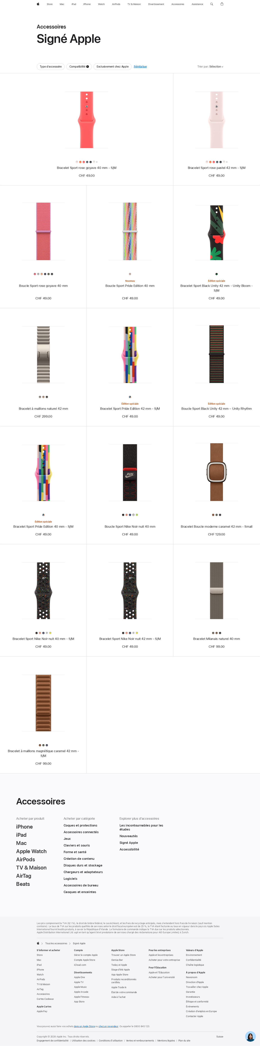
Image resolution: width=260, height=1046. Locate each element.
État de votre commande (124, 992)
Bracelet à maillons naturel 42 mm (43, 408)
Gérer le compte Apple (85, 955)
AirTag (40, 989)
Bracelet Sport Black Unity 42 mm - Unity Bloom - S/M (216, 288)
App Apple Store (119, 974)
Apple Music (80, 987)
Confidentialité (193, 960)
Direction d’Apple (195, 982)
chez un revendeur (108, 1026)
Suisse (219, 1036)
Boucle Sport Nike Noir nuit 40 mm (130, 526)
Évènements (192, 1006)
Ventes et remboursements (140, 1040)
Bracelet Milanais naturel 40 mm (216, 639)
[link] (250, 1036)
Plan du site (184, 1040)
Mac (39, 960)
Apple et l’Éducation (159, 972)
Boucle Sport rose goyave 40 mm (43, 286)
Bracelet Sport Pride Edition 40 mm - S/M (43, 526)
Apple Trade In (118, 987)
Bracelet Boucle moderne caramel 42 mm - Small (216, 526)
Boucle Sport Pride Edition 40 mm (130, 286)
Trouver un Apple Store (123, 955)
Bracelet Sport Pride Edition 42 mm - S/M (130, 408)
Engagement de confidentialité (53, 1040)
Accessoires (43, 994)
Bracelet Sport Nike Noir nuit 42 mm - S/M (130, 639)
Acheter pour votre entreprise (164, 960)
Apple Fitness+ (81, 997)
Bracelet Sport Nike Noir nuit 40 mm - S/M (43, 639)
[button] (212, 4)
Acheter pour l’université (162, 977)
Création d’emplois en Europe (201, 1011)
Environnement (194, 955)
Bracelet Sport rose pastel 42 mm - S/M (217, 168)
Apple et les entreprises (161, 955)
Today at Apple (119, 965)
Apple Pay (42, 1011)
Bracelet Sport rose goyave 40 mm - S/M (86, 168)
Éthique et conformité (197, 1001)
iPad (39, 965)
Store (39, 955)
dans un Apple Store (84, 1026)
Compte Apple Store (84, 960)
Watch (40, 974)
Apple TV (79, 982)
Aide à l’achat (118, 997)
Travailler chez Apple (197, 987)
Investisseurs (193, 997)
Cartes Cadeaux (45, 999)
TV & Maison (43, 984)
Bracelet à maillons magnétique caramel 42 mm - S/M (43, 753)
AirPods (41, 979)
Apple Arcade (81, 992)
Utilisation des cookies (83, 1040)
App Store (79, 1001)
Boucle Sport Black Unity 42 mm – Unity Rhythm (216, 408)
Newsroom (191, 977)
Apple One (79, 977)
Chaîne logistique (195, 965)
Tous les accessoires (56, 943)
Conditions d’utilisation (111, 1040)
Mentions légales (166, 1040)
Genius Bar (117, 960)
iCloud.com (80, 965)
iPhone (40, 969)
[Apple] (38, 943)
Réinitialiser (140, 66)
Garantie (190, 992)
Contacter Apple (194, 1016)
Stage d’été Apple (120, 969)
